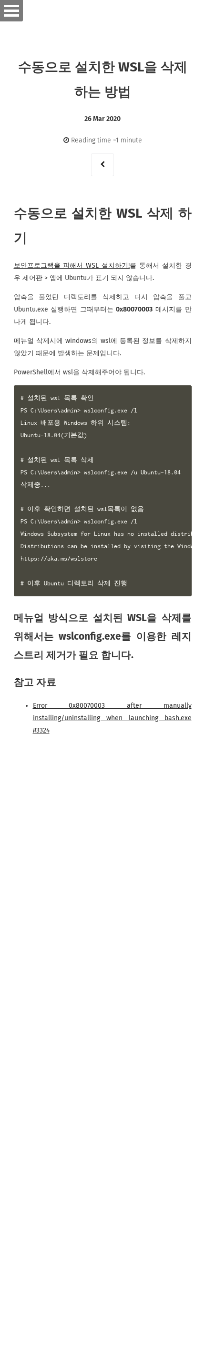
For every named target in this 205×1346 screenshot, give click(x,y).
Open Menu (11, 10)
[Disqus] (102, 923)
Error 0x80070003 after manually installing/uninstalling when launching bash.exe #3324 (112, 718)
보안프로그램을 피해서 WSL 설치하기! (72, 265)
